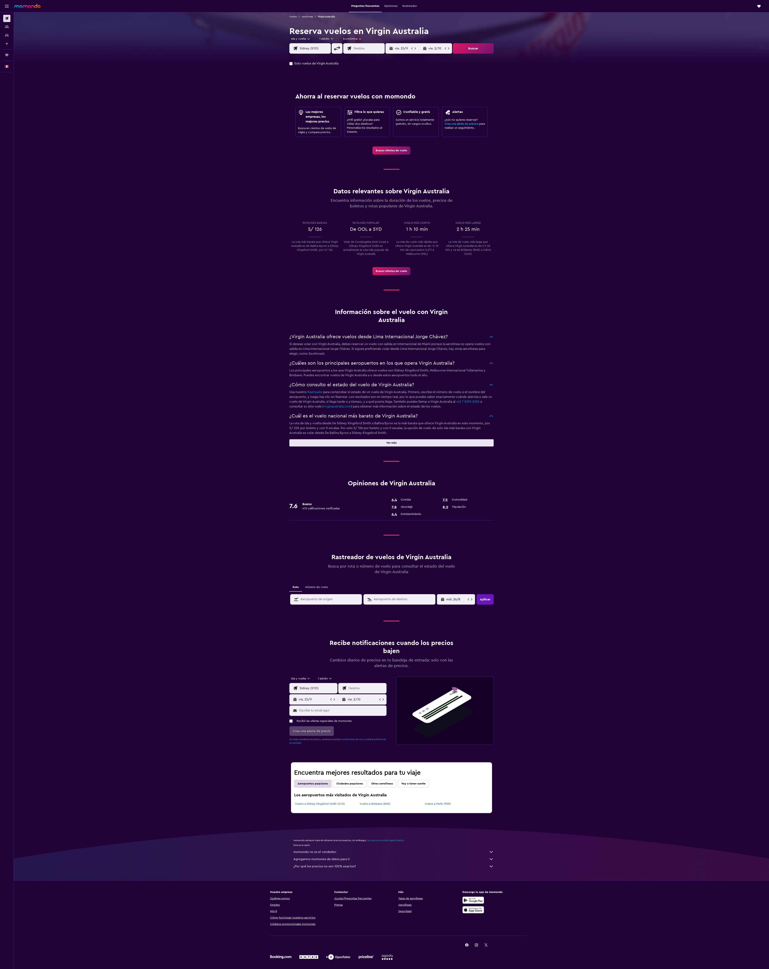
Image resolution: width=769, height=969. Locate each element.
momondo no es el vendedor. (315, 852)
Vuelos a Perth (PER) (438, 803)
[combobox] (300, 39)
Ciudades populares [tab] (349, 783)
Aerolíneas (307, 16)
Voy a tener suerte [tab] (413, 783)
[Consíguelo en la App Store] (473, 909)
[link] (391, 150)
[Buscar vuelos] (7, 18)
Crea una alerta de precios (461, 123)
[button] (6, 6)
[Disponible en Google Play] (473, 900)
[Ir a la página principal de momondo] (27, 6)
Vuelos (293, 16)
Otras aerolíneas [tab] (382, 783)
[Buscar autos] (7, 35)
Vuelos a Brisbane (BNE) (375, 803)
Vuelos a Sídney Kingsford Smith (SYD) (320, 803)
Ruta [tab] (296, 587)
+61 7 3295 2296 (467, 401)
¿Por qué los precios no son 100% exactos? (324, 866)
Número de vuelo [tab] (316, 587)
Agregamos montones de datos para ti (321, 859)
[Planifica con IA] (7, 44)
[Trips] (7, 55)
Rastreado (314, 392)
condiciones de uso (352, 739)
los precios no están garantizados (385, 840)
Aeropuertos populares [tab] (313, 783)
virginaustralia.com (337, 406)
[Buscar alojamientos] (7, 27)
